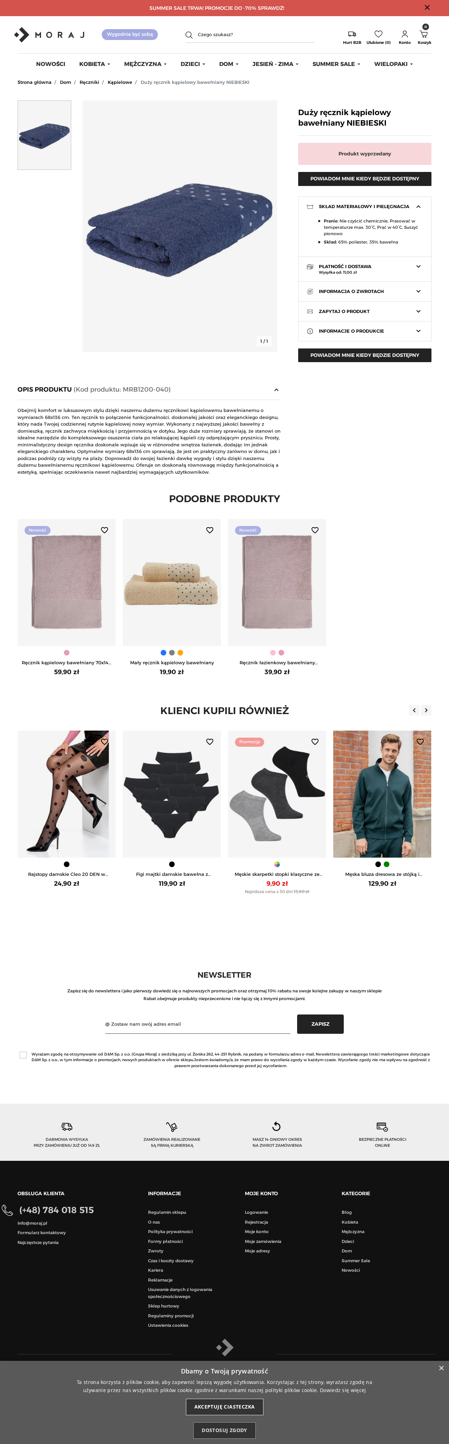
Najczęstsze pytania (38, 1242)
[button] (405, 34)
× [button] (441, 1368)
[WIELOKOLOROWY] (277, 864)
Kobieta (350, 1222)
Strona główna (35, 82)
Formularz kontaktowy (42, 1232)
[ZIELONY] (386, 864)
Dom (65, 82)
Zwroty (155, 1250)
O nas (154, 1222)
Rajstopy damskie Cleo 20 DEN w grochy (66, 874)
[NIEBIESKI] (163, 653)
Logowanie (256, 1212)
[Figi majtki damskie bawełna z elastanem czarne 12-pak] (172, 794)
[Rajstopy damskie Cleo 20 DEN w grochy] (67, 794)
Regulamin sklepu (167, 1212)
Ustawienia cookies (168, 1325)
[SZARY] (172, 653)
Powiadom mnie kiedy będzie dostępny (364, 178)
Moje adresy (257, 1250)
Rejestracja (256, 1222)
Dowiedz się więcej (343, 1390)
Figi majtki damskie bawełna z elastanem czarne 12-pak (172, 874)
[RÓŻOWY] (273, 653)
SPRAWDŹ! (271, 8)
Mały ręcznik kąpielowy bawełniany (172, 662)
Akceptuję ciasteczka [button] (224, 1406)
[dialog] (224, 1402)
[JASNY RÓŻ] (66, 653)
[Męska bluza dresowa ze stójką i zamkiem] (382, 794)
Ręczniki (89, 82)
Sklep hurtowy (163, 1306)
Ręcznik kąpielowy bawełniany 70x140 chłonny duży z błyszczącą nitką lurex (67, 663)
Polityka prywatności (170, 1231)
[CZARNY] (66, 864)
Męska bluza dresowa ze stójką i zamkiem (382, 874)
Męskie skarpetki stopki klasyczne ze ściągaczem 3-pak (277, 874)
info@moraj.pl (32, 1223)
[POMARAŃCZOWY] (180, 653)
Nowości (351, 1270)
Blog (347, 1212)
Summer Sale (356, 1260)
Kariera (155, 1270)
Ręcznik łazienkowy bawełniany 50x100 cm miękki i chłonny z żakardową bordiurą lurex (277, 663)
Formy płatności (165, 1241)
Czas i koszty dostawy (171, 1260)
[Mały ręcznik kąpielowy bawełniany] (172, 582)
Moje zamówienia (263, 1241)
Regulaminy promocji (171, 1315)
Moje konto (257, 1231)
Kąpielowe (120, 82)
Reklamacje (160, 1280)
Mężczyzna (353, 1231)
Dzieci (348, 1241)
